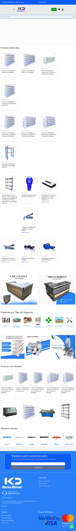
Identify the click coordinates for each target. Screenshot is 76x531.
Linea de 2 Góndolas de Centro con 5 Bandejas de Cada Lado (9, 103)
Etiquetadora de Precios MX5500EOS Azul (48, 259)
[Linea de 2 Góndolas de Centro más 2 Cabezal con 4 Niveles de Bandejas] (9, 121)
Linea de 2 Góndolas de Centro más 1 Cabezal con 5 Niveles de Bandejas (49, 134)
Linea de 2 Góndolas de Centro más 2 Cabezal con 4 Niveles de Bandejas (9, 134)
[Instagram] (4, 506)
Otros (6, 68)
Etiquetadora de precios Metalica (28, 259)
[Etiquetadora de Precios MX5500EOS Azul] (49, 247)
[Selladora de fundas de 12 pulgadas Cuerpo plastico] (9, 247)
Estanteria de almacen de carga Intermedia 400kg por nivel (9, 165)
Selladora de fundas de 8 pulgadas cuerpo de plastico (28, 228)
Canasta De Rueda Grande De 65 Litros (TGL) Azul (29, 196)
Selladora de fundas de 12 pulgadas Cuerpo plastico (9, 259)
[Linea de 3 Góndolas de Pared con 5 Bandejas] (29, 59)
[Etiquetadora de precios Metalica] (29, 247)
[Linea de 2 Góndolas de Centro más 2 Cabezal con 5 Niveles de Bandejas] (29, 121)
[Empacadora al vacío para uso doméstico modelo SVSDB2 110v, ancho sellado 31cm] (49, 183)
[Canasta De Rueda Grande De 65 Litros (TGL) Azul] (29, 183)
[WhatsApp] (6, 506)
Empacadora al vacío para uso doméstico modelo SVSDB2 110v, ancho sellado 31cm (48, 197)
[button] (71, 526)
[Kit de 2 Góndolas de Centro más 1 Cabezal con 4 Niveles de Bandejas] (49, 59)
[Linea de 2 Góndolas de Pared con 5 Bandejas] (9, 59)
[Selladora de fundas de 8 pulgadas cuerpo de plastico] (29, 215)
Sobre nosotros (4, 523)
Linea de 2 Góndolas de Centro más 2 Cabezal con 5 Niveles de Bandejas (29, 134)
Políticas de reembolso (6, 518)
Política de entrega (43, 483)
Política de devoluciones (44, 486)
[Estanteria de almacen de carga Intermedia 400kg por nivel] (9, 152)
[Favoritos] (15, 54)
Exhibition (27, 68)
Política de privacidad (6, 515)
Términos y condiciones (44, 481)
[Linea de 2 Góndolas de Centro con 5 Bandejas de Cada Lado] (9, 90)
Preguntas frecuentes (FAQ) (7, 520)
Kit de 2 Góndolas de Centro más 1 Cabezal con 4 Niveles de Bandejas (49, 72)
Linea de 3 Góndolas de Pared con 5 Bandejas (28, 71)
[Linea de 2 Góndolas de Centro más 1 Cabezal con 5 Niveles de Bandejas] (49, 121)
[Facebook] (2, 506)
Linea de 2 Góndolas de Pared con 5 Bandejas (8, 71)
